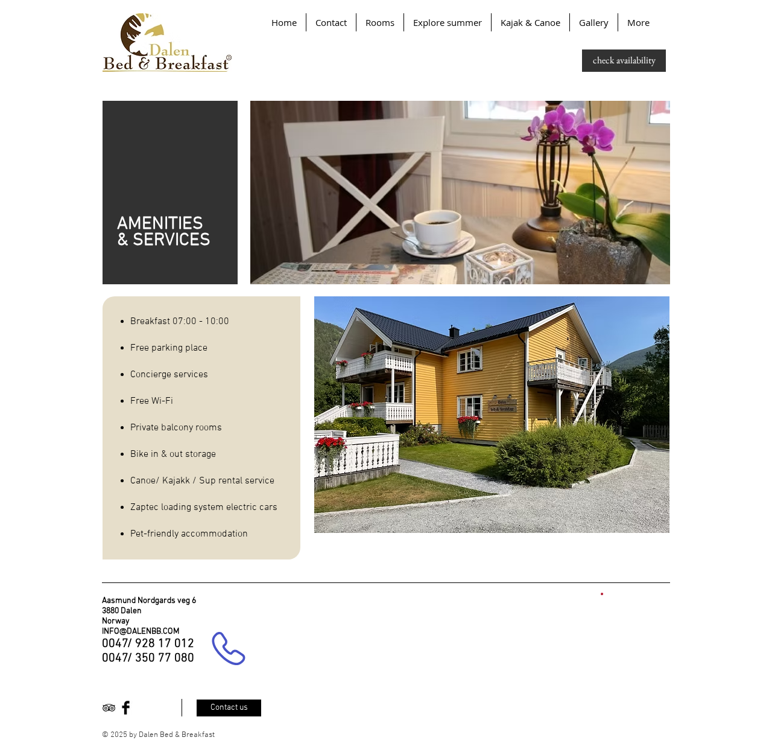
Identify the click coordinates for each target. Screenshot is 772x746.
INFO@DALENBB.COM (141, 631)
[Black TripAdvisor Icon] (109, 708)
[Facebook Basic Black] (126, 708)
